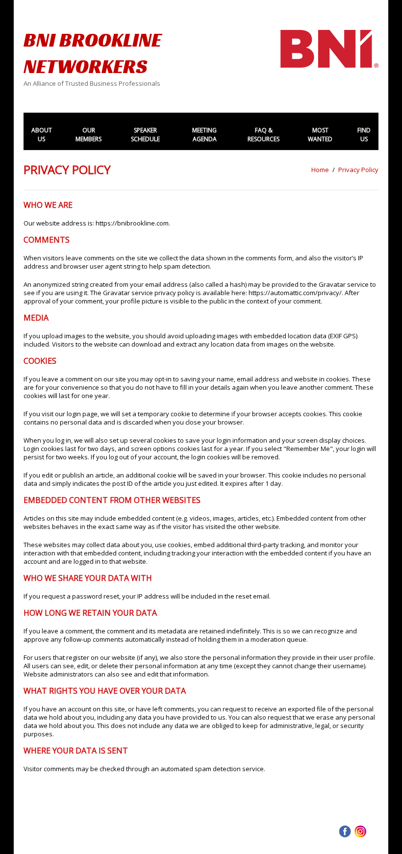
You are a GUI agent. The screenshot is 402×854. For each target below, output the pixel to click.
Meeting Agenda (204, 134)
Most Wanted (320, 134)
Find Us (364, 134)
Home (320, 169)
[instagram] (360, 830)
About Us (41, 134)
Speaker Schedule (145, 134)
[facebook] (345, 830)
